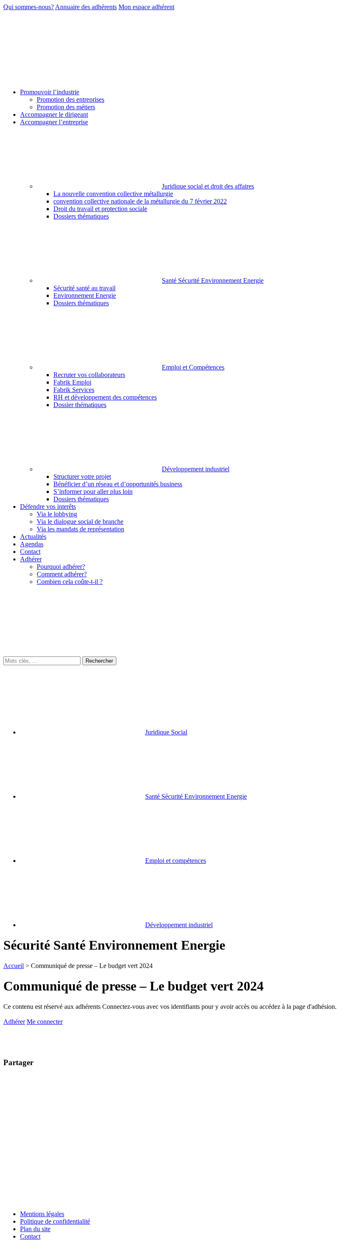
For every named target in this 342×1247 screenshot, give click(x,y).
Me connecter (45, 1021)
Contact (30, 1236)
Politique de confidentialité (55, 1221)
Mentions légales (42, 1213)
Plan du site (35, 1228)
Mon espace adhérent (146, 6)
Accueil (13, 965)
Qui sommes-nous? (28, 6)
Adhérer (14, 1021)
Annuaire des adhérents (86, 6)
